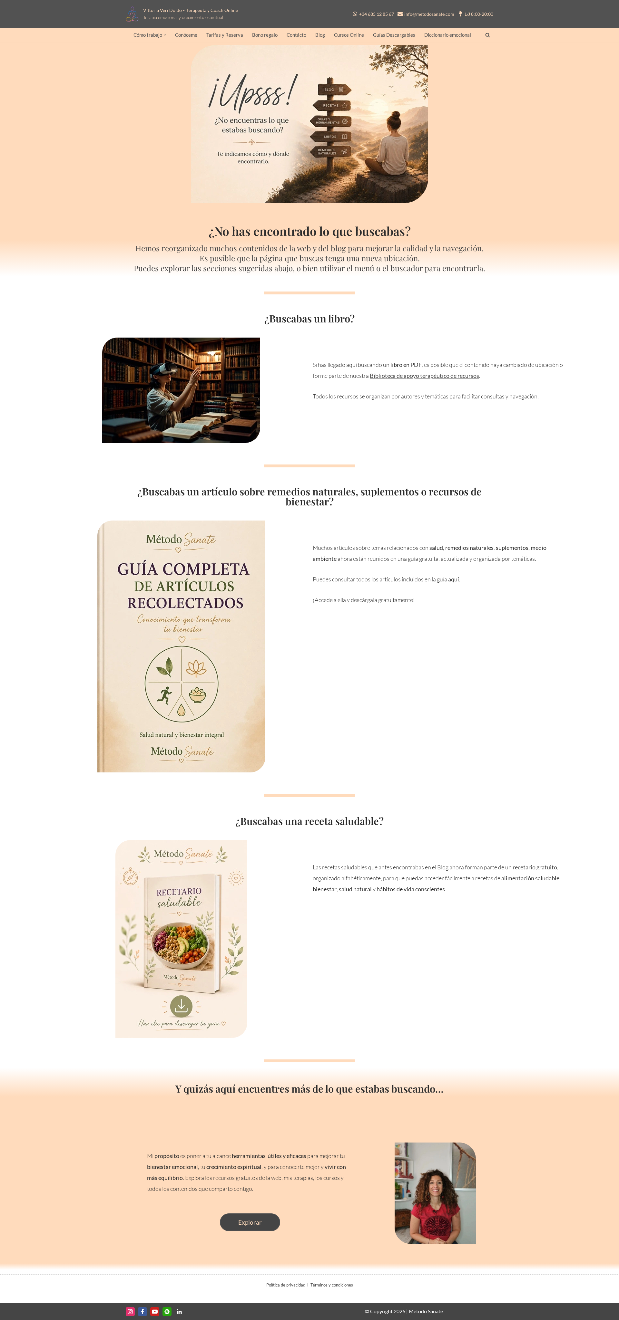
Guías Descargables (394, 35)
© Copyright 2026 (385, 1311)
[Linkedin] (179, 1311)
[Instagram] (130, 1311)
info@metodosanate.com (429, 14)
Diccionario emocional (447, 35)
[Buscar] (487, 35)
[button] (165, 35)
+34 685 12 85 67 (376, 14)
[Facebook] (142, 1311)
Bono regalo (265, 35)
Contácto (296, 35)
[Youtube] (154, 1311)
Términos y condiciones (331, 1284)
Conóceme (186, 35)
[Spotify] (167, 1311)
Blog (320, 35)
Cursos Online (349, 35)
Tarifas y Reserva (224, 35)
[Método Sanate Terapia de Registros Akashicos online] (134, 14)
